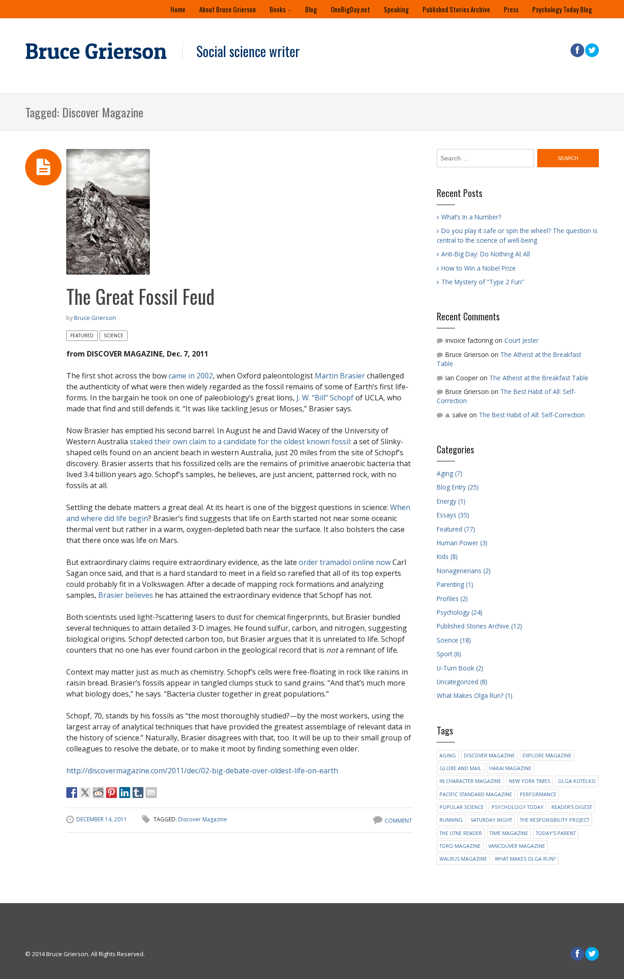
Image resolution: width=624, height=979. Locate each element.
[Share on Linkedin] (124, 792)
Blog (311, 9)
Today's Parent (556, 833)
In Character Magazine (470, 780)
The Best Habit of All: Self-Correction (532, 414)
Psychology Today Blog (562, 9)
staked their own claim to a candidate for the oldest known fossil (240, 441)
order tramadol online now (345, 562)
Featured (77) (456, 529)
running (451, 819)
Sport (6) (449, 653)
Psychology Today (518, 806)
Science (113, 335)
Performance (538, 794)
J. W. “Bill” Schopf (325, 398)
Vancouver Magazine (516, 845)
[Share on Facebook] (71, 792)
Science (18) (454, 640)
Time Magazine (509, 833)
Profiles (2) (452, 598)
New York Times (529, 780)
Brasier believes (125, 595)
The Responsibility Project (554, 819)
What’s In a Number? (471, 217)
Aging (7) (449, 473)
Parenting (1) (455, 584)
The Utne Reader (460, 833)
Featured (82, 335)
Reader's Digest (571, 806)
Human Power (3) (462, 542)
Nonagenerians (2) (464, 570)
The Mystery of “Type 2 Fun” (482, 281)
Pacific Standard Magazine (475, 794)
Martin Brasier (340, 376)
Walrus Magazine (463, 858)
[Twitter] (591, 50)
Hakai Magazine (510, 768)
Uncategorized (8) (462, 681)
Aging (447, 755)
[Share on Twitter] (84, 792)
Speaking (396, 9)
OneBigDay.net (350, 9)
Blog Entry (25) (458, 487)
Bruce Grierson (96, 51)
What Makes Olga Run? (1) (475, 695)
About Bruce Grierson (227, 9)
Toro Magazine (460, 845)
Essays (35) (453, 515)
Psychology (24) (459, 612)
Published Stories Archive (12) (479, 626)
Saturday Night (491, 819)
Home (177, 9)
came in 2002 (191, 376)
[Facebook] (577, 50)
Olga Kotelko (577, 780)
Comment (398, 821)
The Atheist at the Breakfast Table (538, 377)
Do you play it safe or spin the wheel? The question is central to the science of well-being (517, 235)
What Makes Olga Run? (525, 858)
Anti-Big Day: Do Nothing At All (485, 254)
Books (278, 9)
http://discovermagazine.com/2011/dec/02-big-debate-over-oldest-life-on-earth (202, 771)
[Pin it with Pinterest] (111, 792)
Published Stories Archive (456, 9)
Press (511, 9)
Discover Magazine (202, 819)
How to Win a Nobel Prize (478, 268)
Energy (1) (451, 501)
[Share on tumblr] (137, 792)
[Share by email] (151, 792)
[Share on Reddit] (98, 792)
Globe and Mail (460, 768)
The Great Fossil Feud (140, 296)
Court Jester (521, 340)
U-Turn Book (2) (460, 668)
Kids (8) (447, 556)
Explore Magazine (547, 755)
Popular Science (461, 806)
